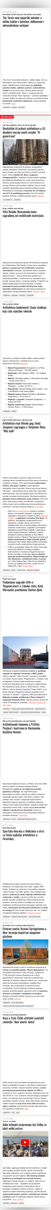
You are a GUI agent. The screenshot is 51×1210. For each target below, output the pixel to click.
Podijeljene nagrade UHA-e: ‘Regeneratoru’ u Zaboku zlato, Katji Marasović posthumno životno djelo (23, 586)
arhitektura (6, 107)
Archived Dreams (22, 511)
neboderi (14, 107)
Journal (38, 913)
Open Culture (17, 1199)
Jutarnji (31, 913)
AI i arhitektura (7, 199)
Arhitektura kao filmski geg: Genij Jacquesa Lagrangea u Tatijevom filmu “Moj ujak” (24, 427)
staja (17, 1112)
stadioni (14, 411)
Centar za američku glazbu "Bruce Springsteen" (18, 1006)
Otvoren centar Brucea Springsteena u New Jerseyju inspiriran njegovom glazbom (24, 932)
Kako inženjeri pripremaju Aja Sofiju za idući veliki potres (24, 1126)
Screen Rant (27, 566)
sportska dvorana (34, 916)
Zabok (44, 712)
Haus (13, 103)
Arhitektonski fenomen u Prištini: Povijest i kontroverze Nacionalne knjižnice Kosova (21, 728)
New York (22, 107)
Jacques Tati (21, 570)
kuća (13, 1112)
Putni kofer (22, 815)
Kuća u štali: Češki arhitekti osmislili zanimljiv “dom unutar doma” (23, 1020)
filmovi (13, 570)
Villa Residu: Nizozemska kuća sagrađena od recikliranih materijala (23, 213)
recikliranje (30, 295)
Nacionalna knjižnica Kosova (27, 819)
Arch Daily (39, 507)
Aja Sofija (6, 1203)
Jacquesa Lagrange (33, 570)
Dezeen (41, 196)
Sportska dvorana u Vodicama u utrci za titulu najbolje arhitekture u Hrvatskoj (23, 835)
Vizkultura (33, 702)
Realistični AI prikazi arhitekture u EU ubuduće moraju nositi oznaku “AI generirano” (24, 132)
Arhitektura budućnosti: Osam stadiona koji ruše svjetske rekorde (24, 309)
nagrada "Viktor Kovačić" (11, 712)
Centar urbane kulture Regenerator (23, 709)
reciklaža (22, 295)
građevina (15, 295)
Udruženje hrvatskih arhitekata (30, 712)
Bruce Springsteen (17, 1002)
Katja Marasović (40, 709)
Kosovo (14, 819)
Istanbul (21, 1203)
